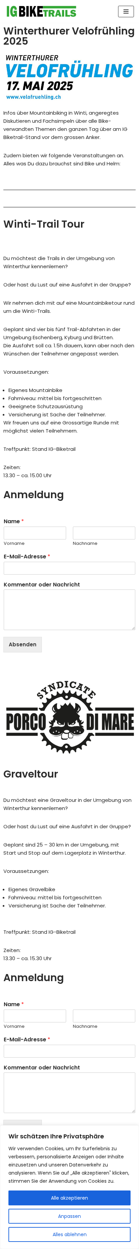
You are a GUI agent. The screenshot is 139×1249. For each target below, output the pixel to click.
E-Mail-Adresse (27, 556)
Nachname (85, 544)
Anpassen (69, 1216)
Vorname (14, 544)
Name (14, 521)
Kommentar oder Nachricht (42, 584)
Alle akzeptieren (69, 1198)
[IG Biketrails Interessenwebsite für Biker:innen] (41, 11)
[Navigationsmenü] (126, 11)
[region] (69, 1187)
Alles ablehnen (70, 1234)
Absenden (22, 644)
